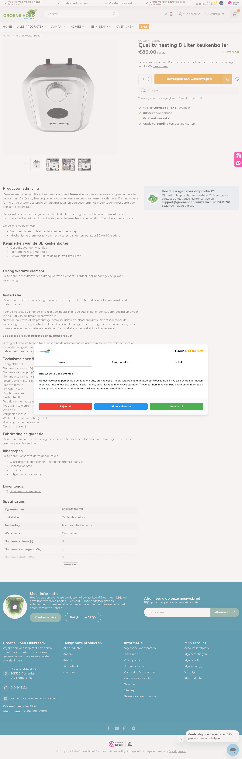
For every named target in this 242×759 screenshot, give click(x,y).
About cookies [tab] (121, 362)
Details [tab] (179, 362)
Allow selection (121, 406)
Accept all (176, 406)
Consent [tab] (62, 362)
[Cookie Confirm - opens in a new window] (189, 351)
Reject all (65, 406)
